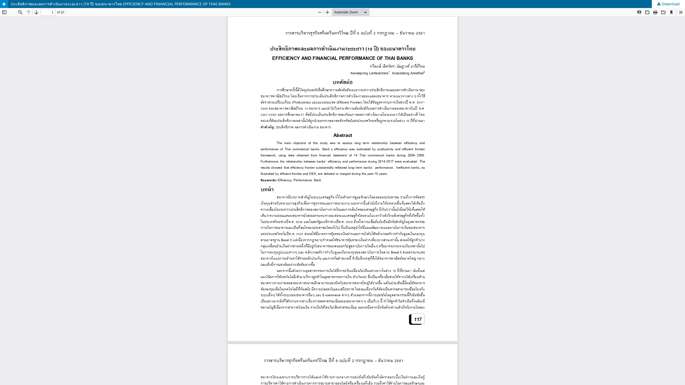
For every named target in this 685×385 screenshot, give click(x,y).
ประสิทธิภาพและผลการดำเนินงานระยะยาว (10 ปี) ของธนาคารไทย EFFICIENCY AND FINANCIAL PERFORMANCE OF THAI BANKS (121, 3)
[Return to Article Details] (4, 4)
